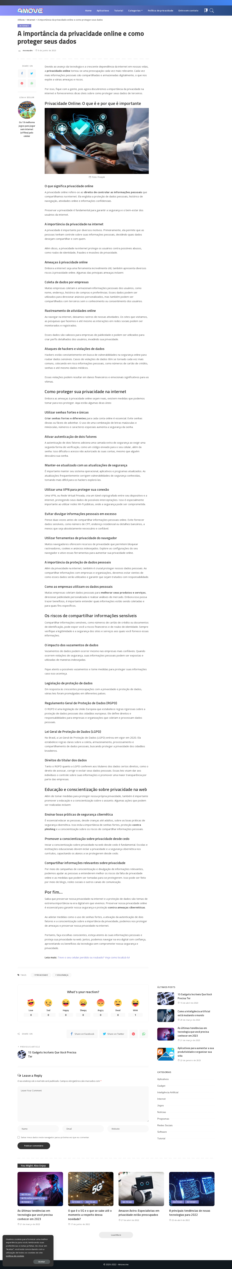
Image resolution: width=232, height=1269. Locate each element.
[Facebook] (22, 73)
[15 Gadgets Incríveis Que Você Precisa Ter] (165, 998)
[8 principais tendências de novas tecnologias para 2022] (192, 1189)
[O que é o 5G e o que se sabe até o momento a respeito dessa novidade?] (91, 1189)
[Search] (212, 10)
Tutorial (161, 1138)
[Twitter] (32, 73)
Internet (24, 25)
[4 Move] (30, 10)
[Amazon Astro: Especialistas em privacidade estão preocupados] (141, 1189)
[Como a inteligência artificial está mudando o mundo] (165, 1015)
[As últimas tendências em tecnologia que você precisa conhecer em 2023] (165, 1034)
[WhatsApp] (32, 83)
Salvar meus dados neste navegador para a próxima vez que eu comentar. (55, 1137)
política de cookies (15, 1256)
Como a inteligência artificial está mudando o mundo (194, 1013)
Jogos (160, 1105)
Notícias (161, 1112)
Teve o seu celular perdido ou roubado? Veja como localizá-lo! (94, 957)
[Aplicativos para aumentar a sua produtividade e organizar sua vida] (165, 1054)
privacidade (41, 975)
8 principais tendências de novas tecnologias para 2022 (189, 1212)
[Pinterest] (22, 83)
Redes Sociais (165, 1125)
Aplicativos (163, 1079)
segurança (62, 975)
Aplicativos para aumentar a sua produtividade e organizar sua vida (196, 1052)
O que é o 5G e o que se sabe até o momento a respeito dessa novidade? (90, 1214)
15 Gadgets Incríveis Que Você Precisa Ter (195, 996)
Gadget (161, 1085)
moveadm (28, 50)
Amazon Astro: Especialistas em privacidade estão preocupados (139, 1212)
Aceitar (41, 1261)
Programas (163, 1118)
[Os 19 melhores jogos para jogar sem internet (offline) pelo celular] (27, 110)
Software (162, 1131)
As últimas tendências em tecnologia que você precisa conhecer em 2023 (193, 1032)
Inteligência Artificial (167, 1092)
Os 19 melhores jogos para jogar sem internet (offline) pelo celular (27, 129)
